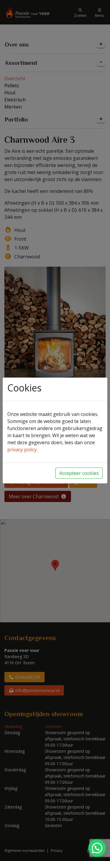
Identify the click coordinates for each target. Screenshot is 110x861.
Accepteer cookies (79, 473)
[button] (97, 848)
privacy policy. (22, 449)
